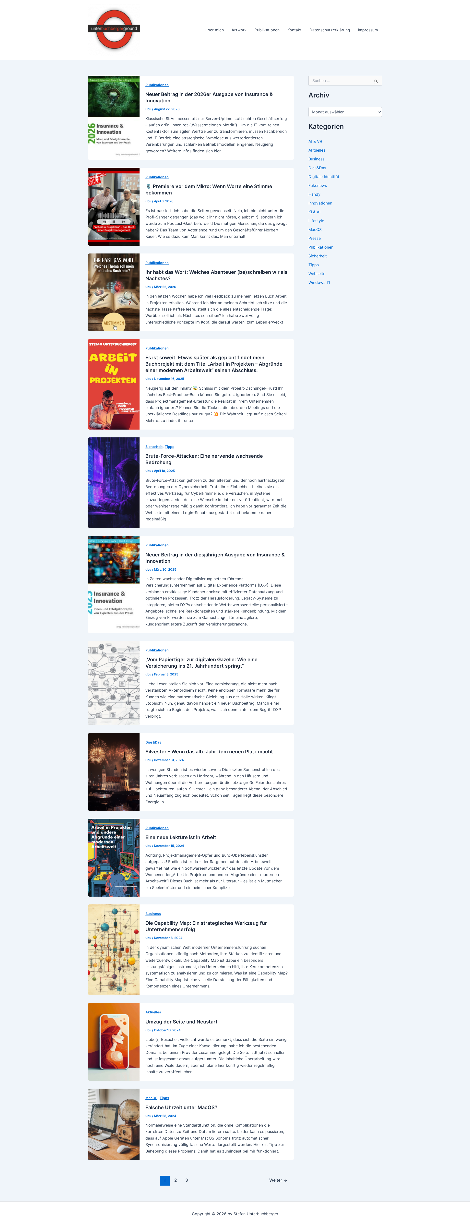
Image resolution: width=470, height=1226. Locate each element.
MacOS (151, 1098)
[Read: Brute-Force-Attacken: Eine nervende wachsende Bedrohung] (114, 482)
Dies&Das (153, 742)
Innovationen (320, 203)
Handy (314, 194)
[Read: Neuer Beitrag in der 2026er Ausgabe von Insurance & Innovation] (114, 117)
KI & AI (314, 211)
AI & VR (315, 141)
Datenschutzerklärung (329, 29)
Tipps (169, 447)
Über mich (214, 29)
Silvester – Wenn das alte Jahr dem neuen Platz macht (209, 752)
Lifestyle (316, 220)
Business (153, 914)
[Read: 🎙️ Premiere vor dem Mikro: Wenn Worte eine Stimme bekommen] (114, 206)
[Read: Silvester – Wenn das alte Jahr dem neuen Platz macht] (114, 771)
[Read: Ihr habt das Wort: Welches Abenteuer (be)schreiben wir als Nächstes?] (114, 291)
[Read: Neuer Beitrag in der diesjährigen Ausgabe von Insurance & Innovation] (114, 584)
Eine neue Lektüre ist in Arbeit (180, 837)
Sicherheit (154, 447)
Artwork (239, 29)
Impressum (368, 29)
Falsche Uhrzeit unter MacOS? (181, 1107)
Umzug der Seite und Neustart (181, 1022)
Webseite (316, 273)
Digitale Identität (323, 176)
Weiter (278, 1180)
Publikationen (267, 29)
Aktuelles (153, 1012)
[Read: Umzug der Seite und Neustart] (114, 1041)
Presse (314, 238)
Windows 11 (319, 282)
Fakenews (317, 185)
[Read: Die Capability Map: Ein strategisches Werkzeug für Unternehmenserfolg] (114, 949)
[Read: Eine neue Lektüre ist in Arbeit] (114, 857)
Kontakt (294, 29)
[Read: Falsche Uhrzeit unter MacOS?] (114, 1124)
